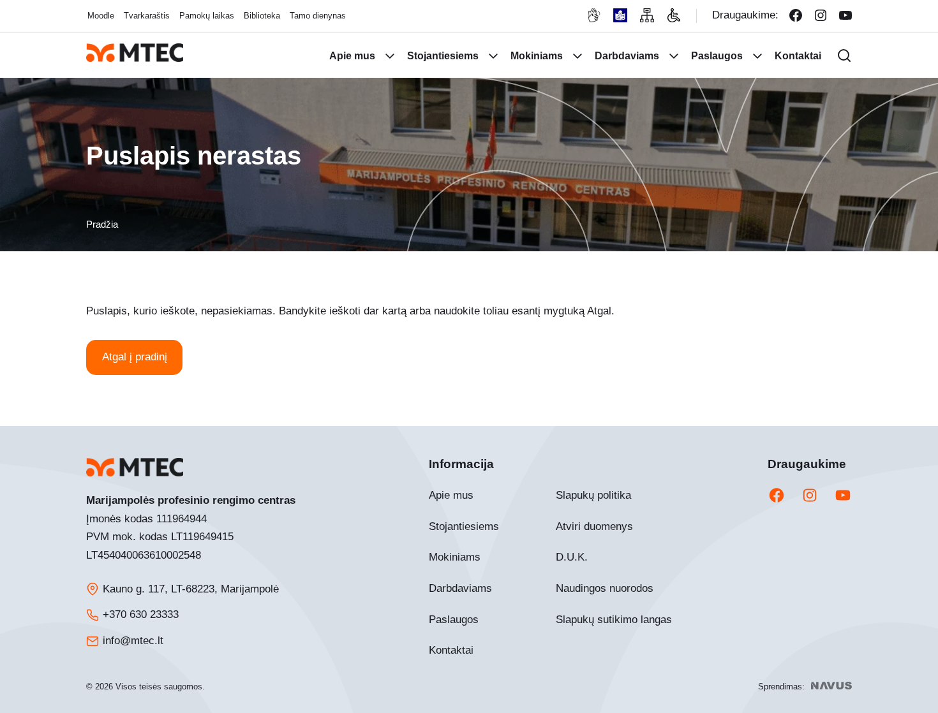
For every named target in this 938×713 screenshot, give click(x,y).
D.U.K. (572, 557)
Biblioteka (262, 15)
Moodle (100, 15)
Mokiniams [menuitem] (536, 55)
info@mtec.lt (133, 641)
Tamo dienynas (318, 15)
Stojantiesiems (464, 526)
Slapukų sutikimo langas (614, 620)
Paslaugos (454, 620)
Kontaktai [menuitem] (798, 55)
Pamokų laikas (206, 15)
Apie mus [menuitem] (352, 55)
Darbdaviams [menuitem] (627, 55)
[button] (844, 55)
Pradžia (102, 224)
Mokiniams (454, 557)
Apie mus (451, 495)
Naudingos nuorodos (604, 588)
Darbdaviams (460, 588)
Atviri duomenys (594, 526)
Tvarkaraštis (147, 15)
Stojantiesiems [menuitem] (443, 55)
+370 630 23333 (141, 614)
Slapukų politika (593, 495)
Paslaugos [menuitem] (717, 55)
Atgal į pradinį (134, 357)
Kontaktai (451, 650)
